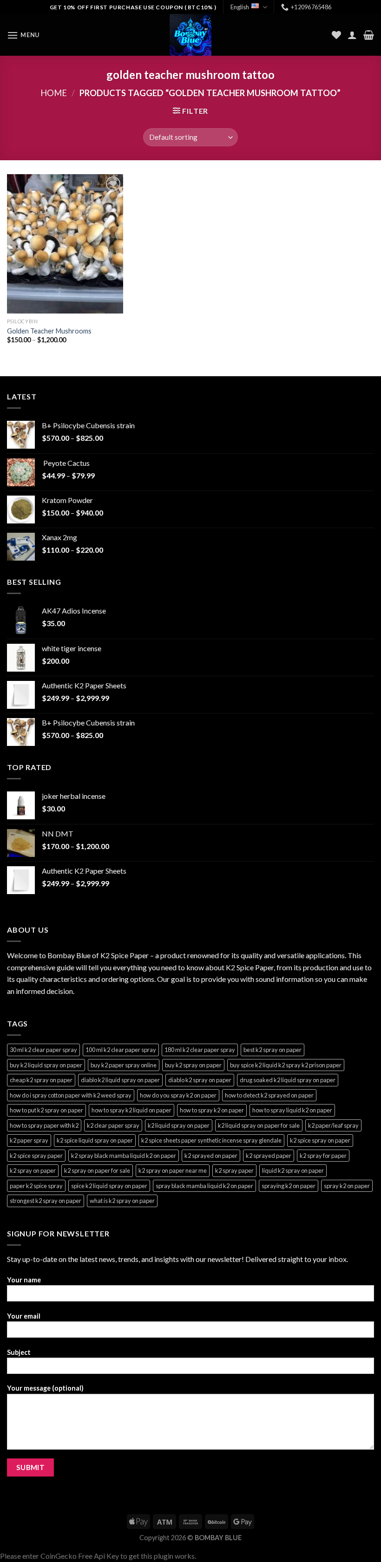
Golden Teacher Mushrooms (49, 331)
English (239, 7)
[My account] (352, 35)
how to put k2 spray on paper (46, 1110)
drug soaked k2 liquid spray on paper (287, 1080)
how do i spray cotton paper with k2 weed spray (70, 1095)
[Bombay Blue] (190, 35)
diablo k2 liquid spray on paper (120, 1080)
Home (53, 93)
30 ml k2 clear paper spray (43, 1049)
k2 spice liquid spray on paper (95, 1140)
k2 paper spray (29, 1140)
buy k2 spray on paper (193, 1065)
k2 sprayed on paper (210, 1155)
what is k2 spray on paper (122, 1200)
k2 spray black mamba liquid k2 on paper (123, 1155)
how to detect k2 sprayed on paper (269, 1095)
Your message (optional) (45, 1388)
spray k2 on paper (347, 1185)
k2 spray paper (234, 1170)
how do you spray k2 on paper (178, 1095)
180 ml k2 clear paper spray (199, 1049)
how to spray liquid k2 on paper (292, 1110)
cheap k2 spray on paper (41, 1080)
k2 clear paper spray (113, 1125)
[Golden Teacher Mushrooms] (65, 244)
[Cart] (368, 35)
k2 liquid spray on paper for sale (259, 1125)
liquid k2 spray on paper (293, 1170)
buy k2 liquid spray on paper (46, 1065)
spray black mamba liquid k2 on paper (204, 1185)
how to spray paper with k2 (44, 1125)
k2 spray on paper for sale (97, 1170)
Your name (24, 1280)
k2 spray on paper (33, 1170)
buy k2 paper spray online (124, 1065)
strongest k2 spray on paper (45, 1200)
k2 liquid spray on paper (179, 1125)
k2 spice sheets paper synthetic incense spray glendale (211, 1140)
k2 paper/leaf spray (333, 1125)
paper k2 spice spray (36, 1185)
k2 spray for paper (323, 1155)
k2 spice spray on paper (320, 1140)
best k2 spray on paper (272, 1049)
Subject (19, 1352)
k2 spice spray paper (36, 1155)
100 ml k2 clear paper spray (120, 1049)
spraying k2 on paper (288, 1185)
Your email (23, 1316)
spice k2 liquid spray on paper (109, 1185)
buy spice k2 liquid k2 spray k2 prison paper (286, 1065)
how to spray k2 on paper (212, 1110)
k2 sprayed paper (268, 1155)
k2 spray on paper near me (172, 1170)
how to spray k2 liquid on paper (131, 1110)
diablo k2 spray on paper (199, 1080)
